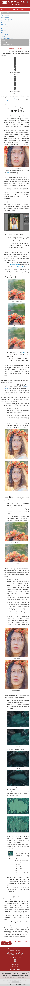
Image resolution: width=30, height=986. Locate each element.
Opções (3, 36)
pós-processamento (12, 100)
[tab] (15, 13)
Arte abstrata (4, 25)
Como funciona (5, 13)
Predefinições (4, 34)
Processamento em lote (7, 38)
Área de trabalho (5, 15)
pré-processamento (19, 98)
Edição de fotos (15, 964)
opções (7, 173)
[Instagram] (10, 954)
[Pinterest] (19, 954)
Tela (2, 29)
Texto (2, 32)
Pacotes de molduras (15, 969)
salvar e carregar (21, 352)
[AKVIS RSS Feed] (22, 954)
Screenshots (5, 43)
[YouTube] (13, 954)
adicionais (3, 102)
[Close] (28, 973)
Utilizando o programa (6, 17)
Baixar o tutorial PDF (7, 45)
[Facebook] (8, 954)
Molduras (3, 30)
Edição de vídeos (15, 967)
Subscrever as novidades (15, 957)
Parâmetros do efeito (6, 19)
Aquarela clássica (5, 21)
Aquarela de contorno (6, 23)
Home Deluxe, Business (18, 266)
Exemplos (4, 40)
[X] (16, 954)
